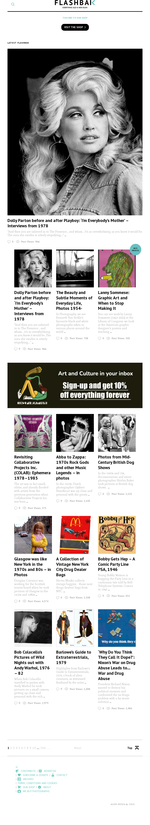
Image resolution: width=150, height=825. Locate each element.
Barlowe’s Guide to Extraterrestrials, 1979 (73, 657)
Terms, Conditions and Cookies (37, 783)
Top (129, 748)
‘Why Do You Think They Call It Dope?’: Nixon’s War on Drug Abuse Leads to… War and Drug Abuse (116, 665)
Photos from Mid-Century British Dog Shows (116, 462)
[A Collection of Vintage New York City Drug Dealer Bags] (75, 535)
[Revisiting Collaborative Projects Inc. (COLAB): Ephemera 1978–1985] (33, 433)
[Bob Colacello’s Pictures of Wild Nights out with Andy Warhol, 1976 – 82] (33, 628)
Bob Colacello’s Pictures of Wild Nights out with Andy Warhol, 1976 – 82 (32, 662)
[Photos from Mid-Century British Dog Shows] (117, 433)
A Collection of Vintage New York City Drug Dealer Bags (72, 567)
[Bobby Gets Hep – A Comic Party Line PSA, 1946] (117, 535)
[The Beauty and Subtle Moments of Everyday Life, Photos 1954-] (75, 268)
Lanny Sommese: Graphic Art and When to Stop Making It (113, 300)
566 (43, 748)
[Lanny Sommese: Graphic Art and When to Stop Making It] (117, 268)
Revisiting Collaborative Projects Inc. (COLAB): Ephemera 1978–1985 (32, 467)
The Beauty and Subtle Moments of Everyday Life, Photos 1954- (74, 300)
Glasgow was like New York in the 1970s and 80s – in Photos (32, 567)
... (65, 235)
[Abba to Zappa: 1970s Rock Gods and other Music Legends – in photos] (75, 433)
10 (34, 748)
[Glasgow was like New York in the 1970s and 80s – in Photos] (33, 535)
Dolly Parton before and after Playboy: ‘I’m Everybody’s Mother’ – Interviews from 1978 (68, 223)
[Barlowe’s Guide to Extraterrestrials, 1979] (75, 628)
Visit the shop (73, 27)
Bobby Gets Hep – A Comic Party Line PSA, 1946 (116, 564)
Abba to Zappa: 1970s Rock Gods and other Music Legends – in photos (72, 467)
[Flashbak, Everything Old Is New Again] (75, 4)
